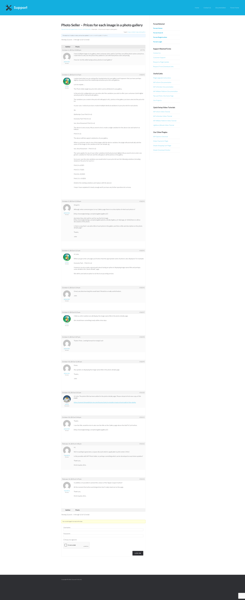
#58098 (142, 337)
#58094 (142, 201)
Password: (66, 533)
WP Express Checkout (160, 136)
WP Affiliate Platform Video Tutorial (164, 121)
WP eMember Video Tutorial (162, 116)
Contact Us (157, 53)
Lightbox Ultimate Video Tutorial (163, 125)
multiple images (135, 32)
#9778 (142, 50)
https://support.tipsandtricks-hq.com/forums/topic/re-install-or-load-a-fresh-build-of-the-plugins (105, 402)
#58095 (142, 250)
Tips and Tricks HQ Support (21, 7)
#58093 (142, 75)
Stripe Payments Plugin (160, 141)
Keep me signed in (71, 540)
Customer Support (159, 57)
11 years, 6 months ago (94, 35)
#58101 (142, 417)
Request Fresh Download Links (163, 66)
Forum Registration (160, 37)
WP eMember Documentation (163, 87)
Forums (80, 29)
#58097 (142, 312)
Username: (67, 527)
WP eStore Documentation (162, 82)
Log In (138, 553)
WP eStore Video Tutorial (161, 112)
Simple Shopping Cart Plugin (162, 145)
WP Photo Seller (87, 29)
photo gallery (142, 32)
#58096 (142, 287)
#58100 (142, 392)
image (129, 32)
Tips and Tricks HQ (77, 579)
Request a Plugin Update (161, 62)
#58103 (142, 479)
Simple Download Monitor (161, 150)
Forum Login (157, 42)
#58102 (142, 444)
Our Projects (157, 100)
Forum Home (157, 28)
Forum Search (158, 33)
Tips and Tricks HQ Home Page (163, 96)
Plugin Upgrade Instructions (162, 78)
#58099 (142, 362)
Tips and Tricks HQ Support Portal (69, 29)
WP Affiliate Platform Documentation (165, 91)
